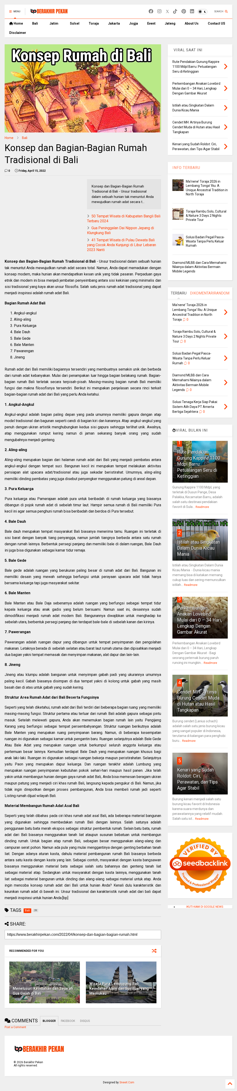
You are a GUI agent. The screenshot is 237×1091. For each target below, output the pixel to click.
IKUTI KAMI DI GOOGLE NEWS (204, 906)
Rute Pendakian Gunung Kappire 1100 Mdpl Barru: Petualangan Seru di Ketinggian (198, 464)
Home (18, 23)
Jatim (54, 23)
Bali (35, 23)
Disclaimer (17, 33)
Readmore (202, 507)
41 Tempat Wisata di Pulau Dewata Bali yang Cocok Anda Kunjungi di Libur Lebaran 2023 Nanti (121, 245)
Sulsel (74, 23)
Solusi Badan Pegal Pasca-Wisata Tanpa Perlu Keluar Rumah (205, 241)
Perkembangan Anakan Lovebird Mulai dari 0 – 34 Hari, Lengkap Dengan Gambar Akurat (199, 620)
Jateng (170, 23)
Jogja (133, 23)
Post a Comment (15, 1027)
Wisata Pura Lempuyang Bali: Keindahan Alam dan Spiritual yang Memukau (119, 988)
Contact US (216, 23)
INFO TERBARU (186, 167)
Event (151, 23)
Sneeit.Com (126, 1082)
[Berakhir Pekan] (49, 13)
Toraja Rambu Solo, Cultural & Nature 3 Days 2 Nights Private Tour (206, 216)
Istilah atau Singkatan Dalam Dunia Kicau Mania (198, 548)
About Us (192, 23)
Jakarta (114, 23)
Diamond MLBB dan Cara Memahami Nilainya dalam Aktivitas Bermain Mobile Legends (199, 267)
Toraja (94, 23)
